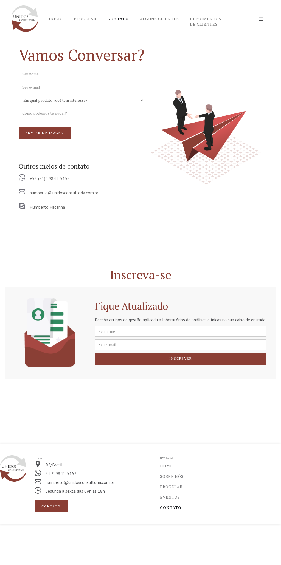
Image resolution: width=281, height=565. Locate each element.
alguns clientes (159, 18)
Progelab (85, 18)
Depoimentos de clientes (205, 21)
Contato (118, 18)
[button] (261, 19)
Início (56, 18)
